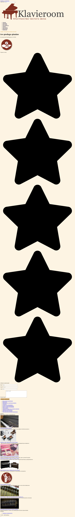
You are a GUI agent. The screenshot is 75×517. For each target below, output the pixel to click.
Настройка (5, 23)
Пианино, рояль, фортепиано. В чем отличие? (9, 442)
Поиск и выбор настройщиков (8, 406)
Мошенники (5, 28)
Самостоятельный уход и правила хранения (11, 408)
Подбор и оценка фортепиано (8, 405)
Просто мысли (5, 407)
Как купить (5, 24)
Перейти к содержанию (4, 0)
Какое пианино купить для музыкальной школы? (9, 456)
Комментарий (3, 397)
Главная (4, 22)
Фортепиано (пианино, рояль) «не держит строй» (9, 458)
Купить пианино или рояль (5, 484)
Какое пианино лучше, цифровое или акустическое (10, 470)
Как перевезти (6, 25)
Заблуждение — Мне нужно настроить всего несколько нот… (12, 496)
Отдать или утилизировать (8, 404)
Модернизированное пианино (6, 428)
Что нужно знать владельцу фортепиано (10, 411)
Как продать (5, 27)
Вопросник (5, 29)
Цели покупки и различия (7, 410)
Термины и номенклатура (7, 409)
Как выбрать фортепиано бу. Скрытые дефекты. (9, 509)
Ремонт (4, 26)
